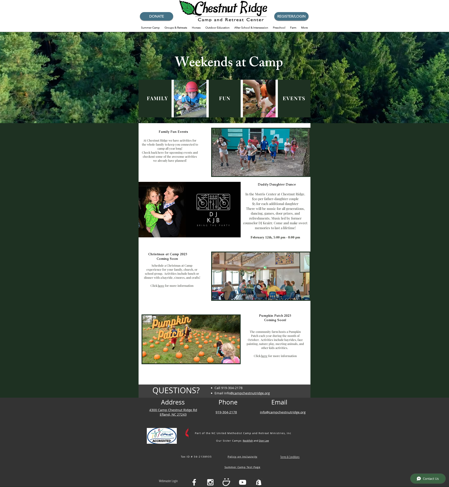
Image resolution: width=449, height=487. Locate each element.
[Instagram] (210, 482)
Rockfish (248, 440)
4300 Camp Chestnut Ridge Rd (173, 410)
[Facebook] (194, 482)
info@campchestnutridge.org (283, 412)
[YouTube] (242, 482)
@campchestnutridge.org (250, 393)
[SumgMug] (226, 482)
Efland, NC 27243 (173, 414)
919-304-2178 (226, 412)
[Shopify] (258, 482)
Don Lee (264, 440)
